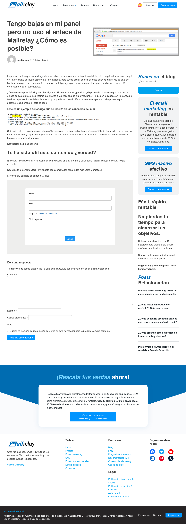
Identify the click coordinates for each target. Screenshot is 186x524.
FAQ (110, 450)
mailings (39, 76)
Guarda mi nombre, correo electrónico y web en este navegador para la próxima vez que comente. (60, 331)
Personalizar (144, 515)
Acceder (149, 5)
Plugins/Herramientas (119, 454)
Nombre (12, 310)
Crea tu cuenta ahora (158, 148)
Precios (85, 5)
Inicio (55, 5)
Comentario (14, 274)
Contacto (115, 5)
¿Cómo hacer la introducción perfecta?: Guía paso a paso (154, 306)
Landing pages (73, 464)
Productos (68, 5)
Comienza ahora (93, 416)
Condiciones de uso (118, 496)
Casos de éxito (116, 464)
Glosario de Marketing (119, 461)
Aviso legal (114, 493)
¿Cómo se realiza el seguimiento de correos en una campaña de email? (157, 320)
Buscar (158, 90)
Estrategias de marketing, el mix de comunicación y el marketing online (157, 292)
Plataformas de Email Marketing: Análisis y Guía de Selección (156, 348)
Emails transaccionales (77, 461)
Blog (110, 447)
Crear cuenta (168, 5)
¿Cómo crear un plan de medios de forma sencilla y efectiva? (157, 334)
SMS (67, 457)
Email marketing (73, 454)
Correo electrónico (17, 317)
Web (9, 324)
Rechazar (157, 515)
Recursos (98, 5)
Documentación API (118, 457)
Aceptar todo (173, 515)
